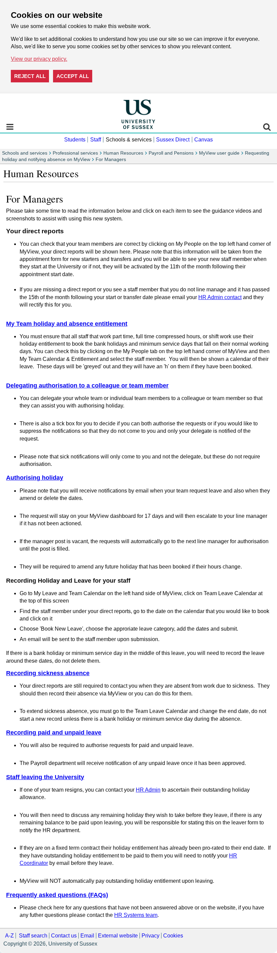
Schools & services (129, 139)
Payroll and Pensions (171, 153)
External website (118, 935)
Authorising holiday (34, 477)
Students (74, 139)
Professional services (75, 153)
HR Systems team (135, 915)
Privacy (150, 935)
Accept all (72, 76)
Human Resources (123, 153)
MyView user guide (219, 153)
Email (87, 935)
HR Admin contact (220, 297)
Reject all (30, 76)
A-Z (9, 935)
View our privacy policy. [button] (39, 59)
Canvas (203, 139)
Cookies (173, 935)
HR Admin (148, 790)
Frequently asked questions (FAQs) (57, 895)
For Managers (111, 159)
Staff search (33, 935)
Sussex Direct (173, 139)
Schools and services (24, 153)
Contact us (64, 935)
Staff (95, 139)
